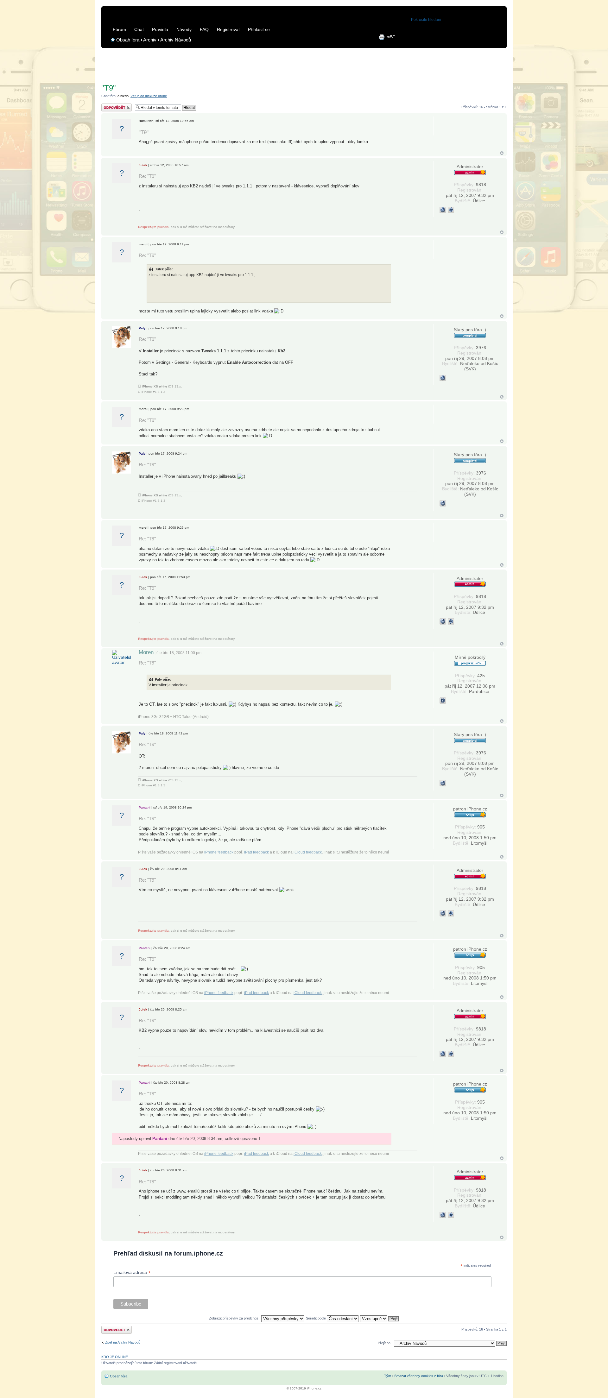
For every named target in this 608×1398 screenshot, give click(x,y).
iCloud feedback (308, 852)
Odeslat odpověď (114, 105)
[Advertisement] (304, 63)
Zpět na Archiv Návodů (122, 1342)
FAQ (204, 29)
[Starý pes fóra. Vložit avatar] (121, 337)
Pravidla (160, 29)
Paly (142, 328)
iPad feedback (256, 852)
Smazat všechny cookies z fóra (418, 1376)
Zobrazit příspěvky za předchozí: (235, 1318)
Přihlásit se (259, 29)
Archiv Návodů (175, 39)
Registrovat (228, 29)
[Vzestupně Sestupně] (379, 1318)
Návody (184, 29)
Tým (387, 1376)
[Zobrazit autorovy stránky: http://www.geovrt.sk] (443, 378)
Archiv (149, 39)
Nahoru (502, 153)
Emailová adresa (132, 1272)
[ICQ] (451, 210)
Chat (139, 29)
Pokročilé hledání (426, 19)
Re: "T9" (147, 176)
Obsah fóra (127, 39)
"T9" (108, 88)
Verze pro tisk (381, 37)
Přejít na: (384, 1343)
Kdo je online (114, 1357)
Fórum (119, 29)
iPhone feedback (218, 852)
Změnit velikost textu (391, 37)
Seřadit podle (316, 1318)
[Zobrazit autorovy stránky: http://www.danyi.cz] (443, 210)
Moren (146, 652)
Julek (143, 165)
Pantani (144, 807)
